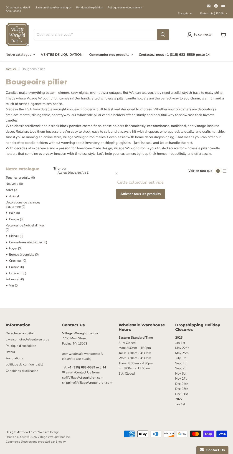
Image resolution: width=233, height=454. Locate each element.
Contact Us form (87, 372)
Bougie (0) (16, 219)
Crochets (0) (17, 261)
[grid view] (218, 171)
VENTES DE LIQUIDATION (61, 54)
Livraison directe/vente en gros (53, 7)
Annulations (13, 11)
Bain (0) (14, 213)
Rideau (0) (16, 236)
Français (183, 13)
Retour (10, 352)
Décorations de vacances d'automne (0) (23, 204)
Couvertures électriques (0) (28, 242)
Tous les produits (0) (20, 177)
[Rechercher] (163, 34)
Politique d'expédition (89, 7)
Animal (14, 196)
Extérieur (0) (17, 273)
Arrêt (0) (12, 190)
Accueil (11, 69)
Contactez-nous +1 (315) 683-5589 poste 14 (174, 54)
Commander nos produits (109, 54)
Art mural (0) (15, 279)
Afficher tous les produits (140, 194)
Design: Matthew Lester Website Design (32, 432)
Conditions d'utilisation (22, 371)
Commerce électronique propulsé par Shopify (36, 442)
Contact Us (214, 450)
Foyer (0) (15, 248)
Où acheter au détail (18, 7)
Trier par (60, 168)
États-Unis (212, 13)
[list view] (224, 171)
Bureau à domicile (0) (24, 254)
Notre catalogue (19, 54)
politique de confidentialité (24, 364)
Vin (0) (13, 285)
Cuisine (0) (16, 267)
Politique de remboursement (125, 7)
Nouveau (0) (14, 184)
